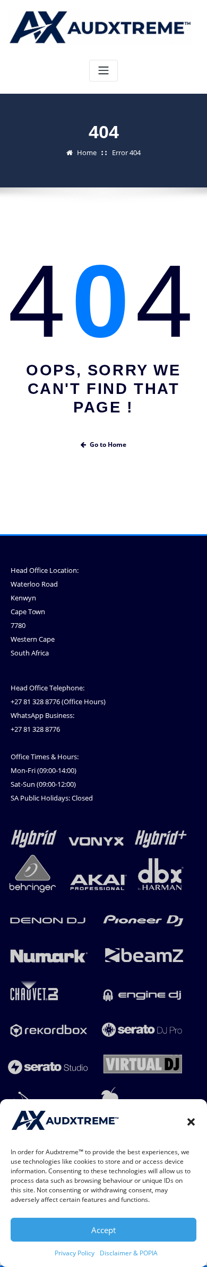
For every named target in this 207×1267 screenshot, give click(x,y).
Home (87, 152)
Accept (103, 1230)
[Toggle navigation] (103, 71)
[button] (191, 1122)
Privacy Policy (74, 1252)
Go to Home (108, 444)
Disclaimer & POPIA (129, 1252)
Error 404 (126, 152)
